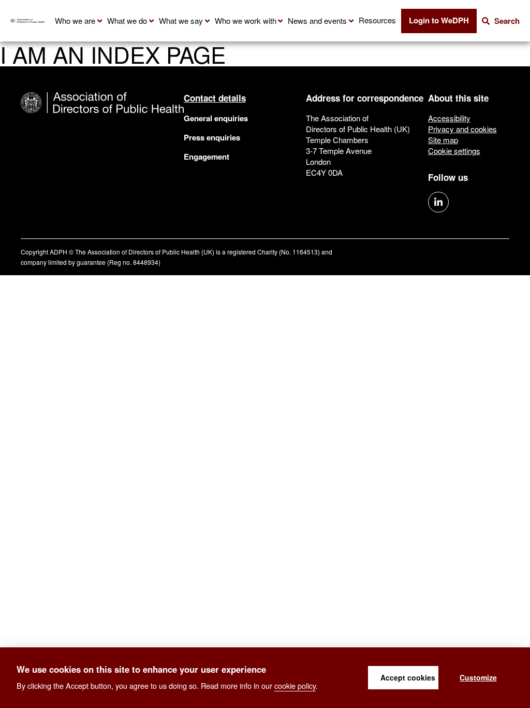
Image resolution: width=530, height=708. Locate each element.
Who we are (75, 20)
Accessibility (449, 117)
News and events (317, 20)
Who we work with (245, 20)
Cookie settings (454, 150)
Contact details (215, 98)
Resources (377, 20)
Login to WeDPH (439, 20)
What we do (127, 20)
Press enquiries (212, 137)
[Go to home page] (27, 20)
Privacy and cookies (462, 128)
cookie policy (295, 685)
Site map (443, 139)
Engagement (206, 156)
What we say (181, 20)
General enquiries (216, 118)
